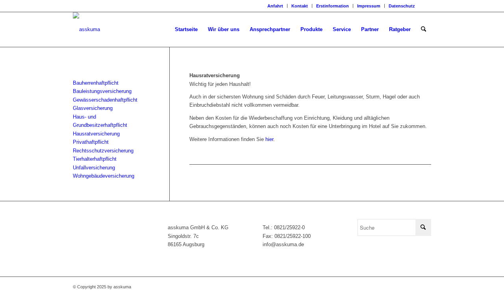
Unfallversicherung (94, 168)
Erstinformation (332, 6)
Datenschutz (402, 6)
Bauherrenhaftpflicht (96, 83)
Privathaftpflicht (91, 142)
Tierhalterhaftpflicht (95, 159)
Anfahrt (275, 6)
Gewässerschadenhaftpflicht (105, 100)
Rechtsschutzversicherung (103, 151)
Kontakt (299, 6)
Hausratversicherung (96, 134)
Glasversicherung (93, 108)
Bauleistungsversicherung (102, 91)
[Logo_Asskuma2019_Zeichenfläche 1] (86, 29)
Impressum (368, 6)
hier (269, 139)
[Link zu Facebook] (425, 6)
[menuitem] (275, 6)
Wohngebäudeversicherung (103, 176)
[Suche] (423, 29)
